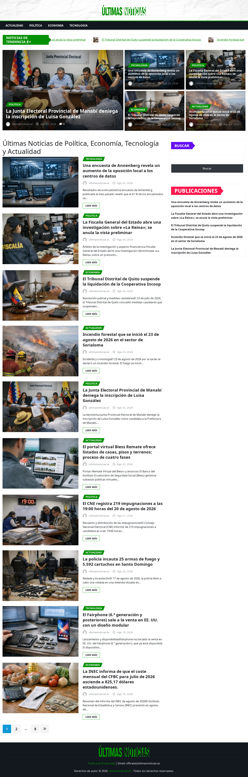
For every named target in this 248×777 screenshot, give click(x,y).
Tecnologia (79, 25)
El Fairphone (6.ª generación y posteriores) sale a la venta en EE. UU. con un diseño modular (120, 620)
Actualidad (14, 25)
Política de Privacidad (101, 763)
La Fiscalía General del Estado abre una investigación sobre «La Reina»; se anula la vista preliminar (215, 74)
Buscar (181, 145)
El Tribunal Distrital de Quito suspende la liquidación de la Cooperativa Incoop (154, 116)
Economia (55, 25)
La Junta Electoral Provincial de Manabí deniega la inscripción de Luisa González (122, 395)
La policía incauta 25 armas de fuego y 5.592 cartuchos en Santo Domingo (121, 561)
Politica (35, 25)
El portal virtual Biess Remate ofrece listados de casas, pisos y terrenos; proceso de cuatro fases (119, 452)
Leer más (91, 205)
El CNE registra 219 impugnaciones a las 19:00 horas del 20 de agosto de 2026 (123, 506)
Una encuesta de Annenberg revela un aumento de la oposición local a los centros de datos (154, 74)
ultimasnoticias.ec (119, 771)
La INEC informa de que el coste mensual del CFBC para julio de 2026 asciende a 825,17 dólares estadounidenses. (119, 679)
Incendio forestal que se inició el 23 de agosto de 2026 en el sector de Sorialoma (214, 115)
